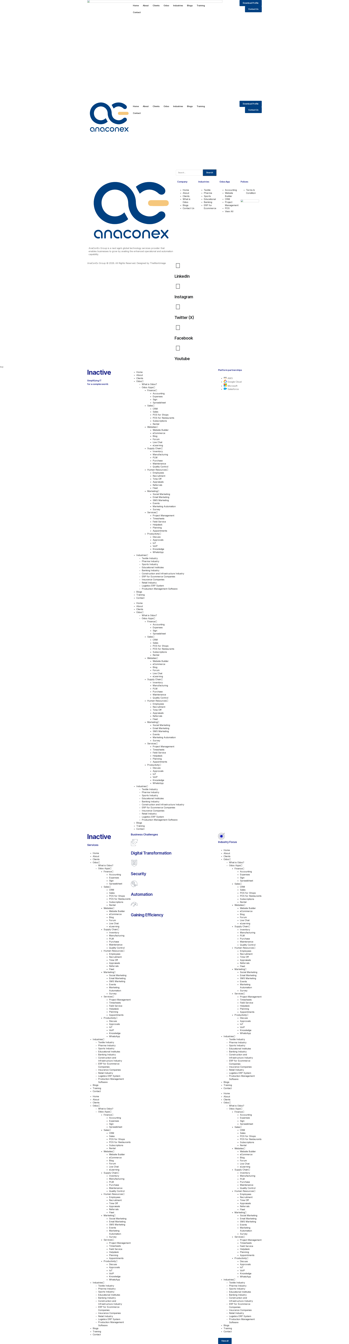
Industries (178, 5)
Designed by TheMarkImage (151, 263)
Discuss (157, 537)
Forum (156, 439)
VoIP (155, 546)
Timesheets (158, 518)
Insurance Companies (153, 579)
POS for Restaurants (163, 417)
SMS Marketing (161, 500)
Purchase (158, 460)
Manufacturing (160, 454)
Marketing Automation (164, 506)
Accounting (159, 393)
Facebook (183, 338)
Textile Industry (150, 558)
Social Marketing (161, 494)
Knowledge (158, 549)
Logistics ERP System (153, 585)
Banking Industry (150, 570)
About (146, 5)
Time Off (157, 479)
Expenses (158, 396)
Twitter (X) (184, 317)
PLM (155, 457)
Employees (158, 472)
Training (201, 5)
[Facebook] (177, 327)
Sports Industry (150, 564)
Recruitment (159, 476)
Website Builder (161, 430)
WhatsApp (158, 552)
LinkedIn (182, 276)
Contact (137, 12)
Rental (156, 424)
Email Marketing (161, 497)
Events (156, 503)
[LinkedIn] (177, 265)
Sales (155, 411)
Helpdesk (157, 524)
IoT (154, 543)
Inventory (158, 451)
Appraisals (158, 482)
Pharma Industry (150, 561)
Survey (156, 509)
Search (209, 172)
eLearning (158, 445)
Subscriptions (160, 420)
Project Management (163, 515)
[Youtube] (177, 348)
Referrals (157, 485)
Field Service (159, 521)
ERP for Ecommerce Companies (158, 576)
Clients (156, 5)
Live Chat (157, 442)
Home (136, 5)
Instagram (183, 296)
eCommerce (159, 433)
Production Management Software (159, 588)
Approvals (158, 540)
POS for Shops (161, 414)
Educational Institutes (153, 567)
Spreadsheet (159, 402)
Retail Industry (149, 582)
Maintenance (159, 463)
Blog (155, 436)
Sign (155, 399)
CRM (155, 408)
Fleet (155, 488)
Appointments (160, 530)
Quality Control (160, 466)
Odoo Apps (148, 387)
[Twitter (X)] (177, 306)
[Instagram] (177, 286)
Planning (157, 527)
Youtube (182, 358)
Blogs (190, 5)
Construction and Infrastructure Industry (163, 573)
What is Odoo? (149, 384)
